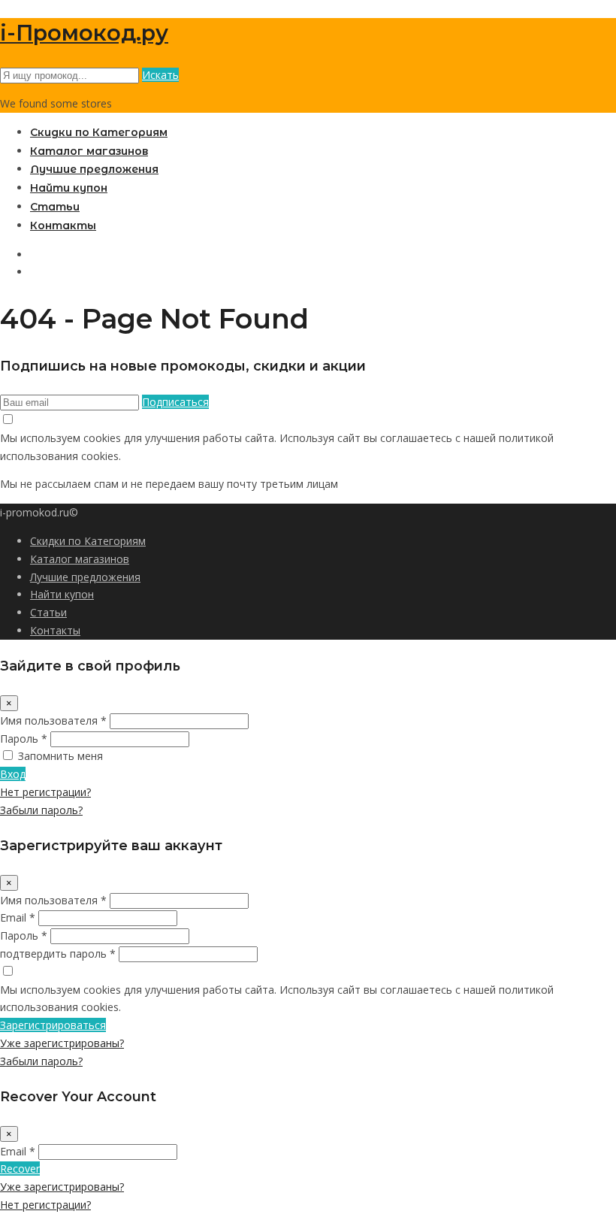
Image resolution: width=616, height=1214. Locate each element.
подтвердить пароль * (58, 953)
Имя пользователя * (53, 720)
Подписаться (175, 402)
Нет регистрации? (45, 792)
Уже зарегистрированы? (62, 1043)
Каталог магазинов (89, 151)
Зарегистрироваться (53, 1025)
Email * (17, 917)
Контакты (63, 225)
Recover (20, 1168)
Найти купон (68, 188)
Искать (160, 75)
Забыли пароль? (41, 810)
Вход (13, 774)
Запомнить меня (60, 756)
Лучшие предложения (94, 169)
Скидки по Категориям (99, 132)
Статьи (55, 206)
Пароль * (23, 738)
